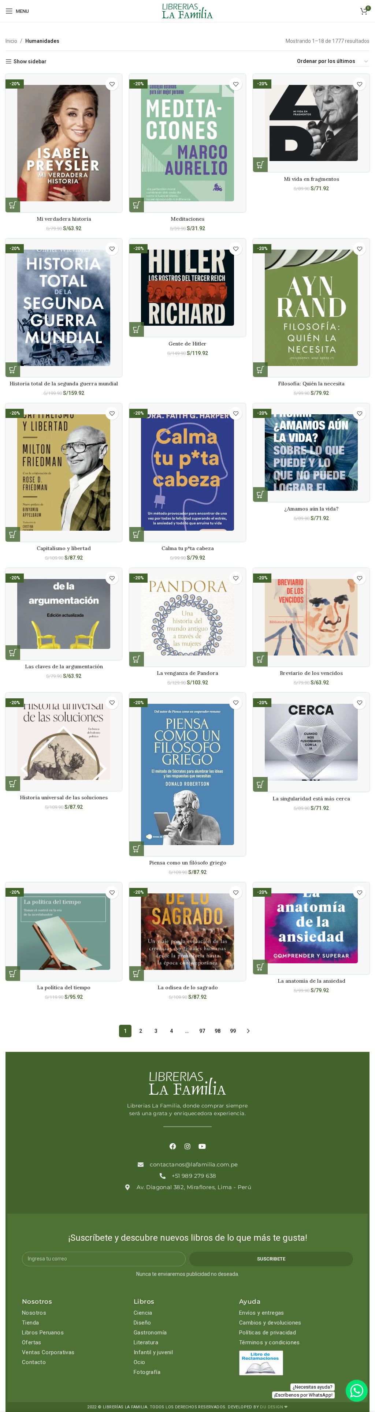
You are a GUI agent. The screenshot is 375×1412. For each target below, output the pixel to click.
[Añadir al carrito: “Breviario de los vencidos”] (260, 659)
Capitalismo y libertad (64, 548)
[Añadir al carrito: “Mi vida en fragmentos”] (260, 164)
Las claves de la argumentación (64, 666)
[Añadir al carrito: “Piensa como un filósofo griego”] (136, 848)
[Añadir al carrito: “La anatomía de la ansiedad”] (260, 967)
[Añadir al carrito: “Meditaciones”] (136, 205)
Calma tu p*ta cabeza (187, 548)
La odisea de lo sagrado (187, 987)
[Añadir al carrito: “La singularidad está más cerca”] (260, 784)
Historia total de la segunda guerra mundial (64, 383)
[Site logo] (187, 11)
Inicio (11, 41)
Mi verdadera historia (64, 219)
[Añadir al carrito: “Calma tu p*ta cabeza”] (136, 534)
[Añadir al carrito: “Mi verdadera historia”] (12, 205)
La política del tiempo (63, 987)
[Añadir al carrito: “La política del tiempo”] (12, 973)
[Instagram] (187, 1146)
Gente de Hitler (187, 343)
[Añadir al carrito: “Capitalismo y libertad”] (12, 534)
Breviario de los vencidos (311, 673)
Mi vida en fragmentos (311, 179)
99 (233, 1031)
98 (217, 1031)
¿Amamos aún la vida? (311, 508)
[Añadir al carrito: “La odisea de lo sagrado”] (136, 973)
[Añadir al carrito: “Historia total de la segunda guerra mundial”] (12, 369)
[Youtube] (202, 1146)
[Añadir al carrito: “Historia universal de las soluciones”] (12, 783)
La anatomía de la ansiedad (311, 981)
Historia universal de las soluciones (64, 797)
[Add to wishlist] (111, 84)
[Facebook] (172, 1146)
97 (202, 1031)
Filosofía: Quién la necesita (311, 383)
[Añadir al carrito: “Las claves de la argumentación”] (12, 652)
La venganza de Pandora (187, 673)
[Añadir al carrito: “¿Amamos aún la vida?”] (260, 494)
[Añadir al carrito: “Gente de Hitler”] (136, 329)
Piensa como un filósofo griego (187, 862)
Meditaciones (187, 219)
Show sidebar (30, 61)
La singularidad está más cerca (311, 798)
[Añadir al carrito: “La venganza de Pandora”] (136, 659)
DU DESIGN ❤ (273, 1407)
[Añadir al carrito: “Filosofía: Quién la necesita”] (260, 369)
